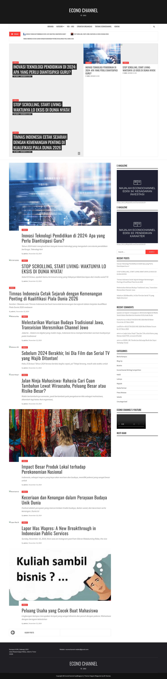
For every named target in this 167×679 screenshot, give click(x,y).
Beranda (51, 26)
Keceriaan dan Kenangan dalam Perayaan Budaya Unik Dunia (64, 500)
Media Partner (122, 388)
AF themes (107, 676)
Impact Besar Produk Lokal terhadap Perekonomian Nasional (54, 469)
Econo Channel (83, 10)
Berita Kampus (122, 357)
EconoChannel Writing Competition (129, 370)
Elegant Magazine (95, 676)
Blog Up (119, 361)
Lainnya (119, 379)
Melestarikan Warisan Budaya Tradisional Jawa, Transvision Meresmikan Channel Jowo (63, 325)
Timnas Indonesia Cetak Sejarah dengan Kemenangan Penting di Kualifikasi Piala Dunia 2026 (48, 39)
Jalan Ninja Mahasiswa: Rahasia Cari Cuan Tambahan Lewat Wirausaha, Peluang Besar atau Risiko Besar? (64, 385)
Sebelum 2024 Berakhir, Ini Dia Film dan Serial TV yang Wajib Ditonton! (66, 355)
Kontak (117, 26)
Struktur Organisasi (84, 26)
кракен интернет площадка (127, 313)
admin (17, 76)
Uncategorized (122, 402)
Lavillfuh (120, 326)
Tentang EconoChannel (103, 26)
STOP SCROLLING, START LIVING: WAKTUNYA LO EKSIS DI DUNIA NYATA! (91, 34)
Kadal (119, 375)
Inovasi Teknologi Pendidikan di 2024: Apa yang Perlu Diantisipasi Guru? (46, 34)
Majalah (119, 384)
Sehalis (15, 62)
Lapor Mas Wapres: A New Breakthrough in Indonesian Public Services (59, 531)
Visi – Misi (70, 26)
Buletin (119, 366)
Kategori (59, 26)
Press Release (121, 393)
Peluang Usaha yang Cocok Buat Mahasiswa (60, 610)
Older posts (29, 632)
